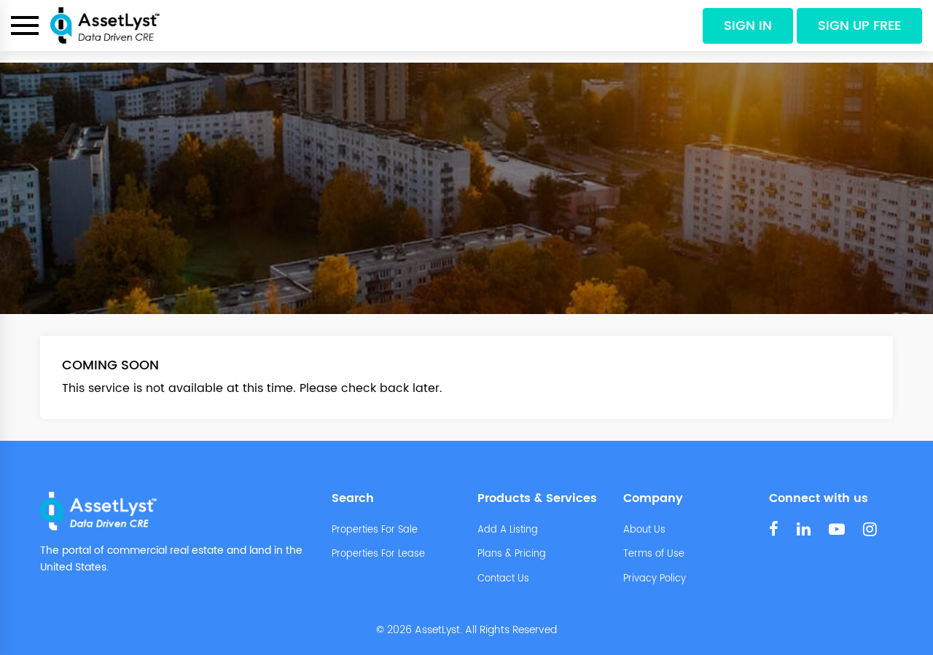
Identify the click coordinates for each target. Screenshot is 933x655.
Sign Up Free (859, 25)
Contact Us (503, 579)
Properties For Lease (378, 554)
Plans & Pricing (511, 554)
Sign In (748, 25)
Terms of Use (653, 554)
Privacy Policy (654, 579)
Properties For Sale (375, 530)
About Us (644, 530)
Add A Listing (507, 530)
